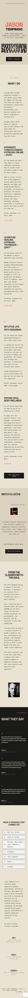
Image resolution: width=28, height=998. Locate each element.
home (8, 3)
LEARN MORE (8, 220)
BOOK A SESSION (14, 59)
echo (11, 3)
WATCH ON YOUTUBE (14, 551)
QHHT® (14, 3)
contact (22, 3)
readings (18, 3)
